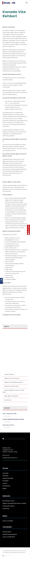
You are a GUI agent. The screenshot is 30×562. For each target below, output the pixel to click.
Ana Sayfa (5, 473)
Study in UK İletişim (8, 521)
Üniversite (5, 476)
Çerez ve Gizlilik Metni (9, 537)
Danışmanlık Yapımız (8, 506)
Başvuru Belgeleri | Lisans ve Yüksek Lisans (13, 391)
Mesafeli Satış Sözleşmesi (10, 534)
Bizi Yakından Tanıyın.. (9, 501)
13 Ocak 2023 (7, 416)
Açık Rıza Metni (7, 532)
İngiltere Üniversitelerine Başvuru (13, 382)
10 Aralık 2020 (7, 427)
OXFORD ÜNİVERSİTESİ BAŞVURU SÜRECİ (13, 419)
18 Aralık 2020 (7, 422)
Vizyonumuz (6, 508)
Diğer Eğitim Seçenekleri (11, 396)
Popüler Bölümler (9, 374)
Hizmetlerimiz (6, 486)
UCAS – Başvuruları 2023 (9, 413)
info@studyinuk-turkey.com (10, 457)
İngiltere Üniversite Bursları (12, 378)
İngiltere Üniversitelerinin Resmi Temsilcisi (14, 503)
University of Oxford (8, 425)
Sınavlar (5, 483)
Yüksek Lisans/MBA (8, 478)
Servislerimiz (7, 400)
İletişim (5, 488)
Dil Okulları (6, 481)
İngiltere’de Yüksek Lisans (11, 386)
